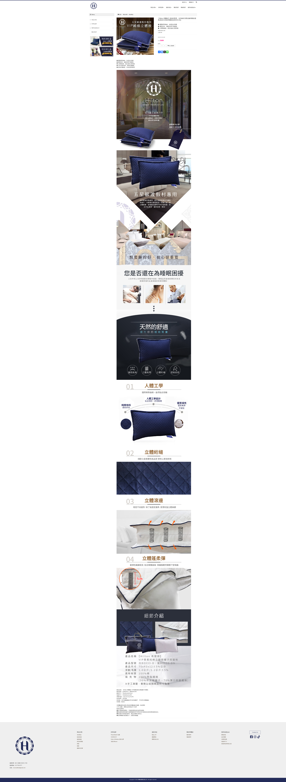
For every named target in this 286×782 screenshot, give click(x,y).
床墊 (78, 743)
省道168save (114, 741)
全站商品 (79, 734)
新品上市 (154, 734)
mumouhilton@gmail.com (19, 767)
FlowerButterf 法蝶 (115, 734)
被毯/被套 (79, 739)
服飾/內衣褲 (80, 748)
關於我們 (176, 7)
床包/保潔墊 (80, 741)
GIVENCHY (114, 737)
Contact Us (255, 732)
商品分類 (153, 7)
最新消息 (168, 7)
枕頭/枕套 (79, 737)
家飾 (78, 746)
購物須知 (223, 734)
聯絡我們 (183, 7)
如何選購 (223, 737)
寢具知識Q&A (191, 7)
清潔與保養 (224, 739)
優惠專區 (154, 737)
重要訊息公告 (155, 739)
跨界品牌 (160, 7)
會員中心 (184, 2)
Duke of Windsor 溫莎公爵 (117, 739)
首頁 (120, 14)
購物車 (191, 2)
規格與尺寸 (224, 741)
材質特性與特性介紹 (226, 743)
